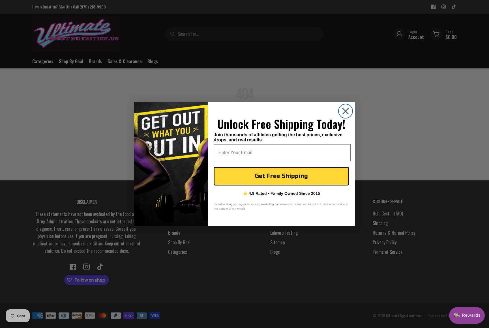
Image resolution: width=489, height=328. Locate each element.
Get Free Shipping (281, 176)
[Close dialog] (345, 111)
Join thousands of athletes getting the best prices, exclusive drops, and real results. (278, 137)
